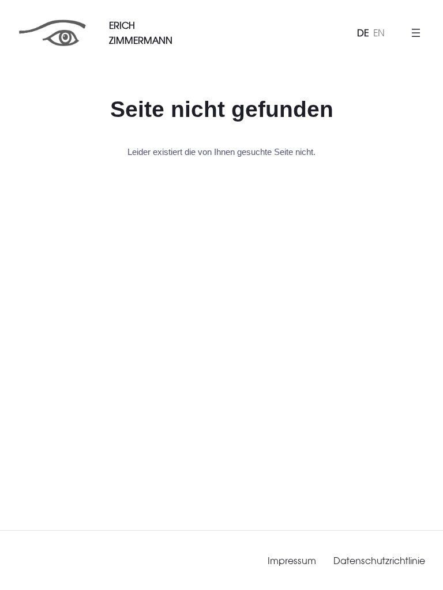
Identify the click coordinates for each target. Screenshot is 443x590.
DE (363, 33)
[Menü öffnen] (416, 33)
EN (379, 33)
